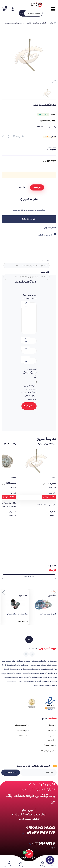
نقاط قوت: (46, 261)
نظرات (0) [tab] (37, 187)
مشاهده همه (29, 576)
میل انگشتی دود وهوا (47, 444)
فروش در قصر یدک (47, 751)
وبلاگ (21, 866)
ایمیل (26, 348)
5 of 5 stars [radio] (35, 376)
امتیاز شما (32, 369)
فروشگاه (51, 725)
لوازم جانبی (51, 149)
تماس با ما (50, 736)
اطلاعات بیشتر (49, 496)
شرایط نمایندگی (48, 745)
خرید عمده (50, 740)
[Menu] (51, 9)
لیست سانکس (21, 730)
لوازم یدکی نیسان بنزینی (36, 23)
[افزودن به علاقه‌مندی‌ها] (3, 136)
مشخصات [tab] (21, 187)
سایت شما (26, 360)
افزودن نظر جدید (29, 219)
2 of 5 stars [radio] (31, 372)
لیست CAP (23, 736)
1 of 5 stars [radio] (35, 372)
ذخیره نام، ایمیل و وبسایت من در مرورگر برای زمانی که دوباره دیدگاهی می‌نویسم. (29, 392)
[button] (4, 593)
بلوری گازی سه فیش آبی (48, 614)
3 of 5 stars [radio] (28, 372)
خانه (51, 23)
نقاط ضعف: (45, 272)
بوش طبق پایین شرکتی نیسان (17, 614)
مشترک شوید (10, 772)
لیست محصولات (21, 725)
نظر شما (26, 304)
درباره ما (51, 730)
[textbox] (26, 266)
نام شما (26, 340)
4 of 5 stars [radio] (24, 372)
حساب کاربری (8, 866)
